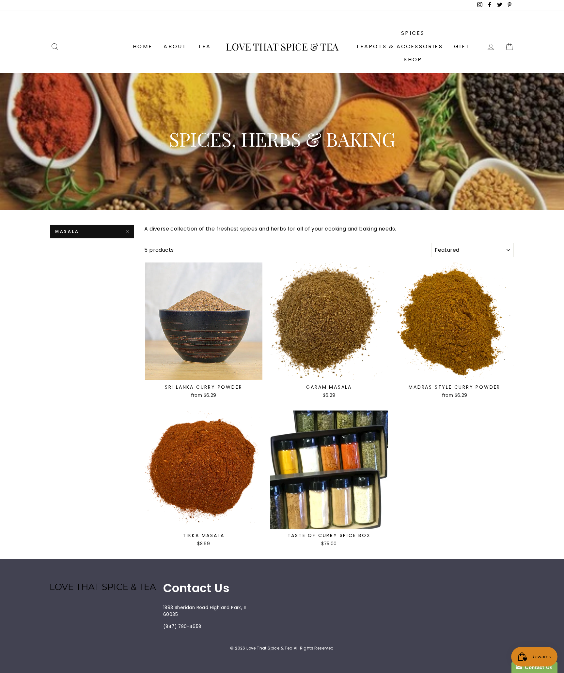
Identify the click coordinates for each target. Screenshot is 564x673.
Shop (413, 59)
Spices (413, 33)
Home (142, 46)
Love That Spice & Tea (282, 47)
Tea (204, 46)
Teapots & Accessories (399, 46)
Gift (462, 46)
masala (67, 231)
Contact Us (537, 667)
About (175, 46)
